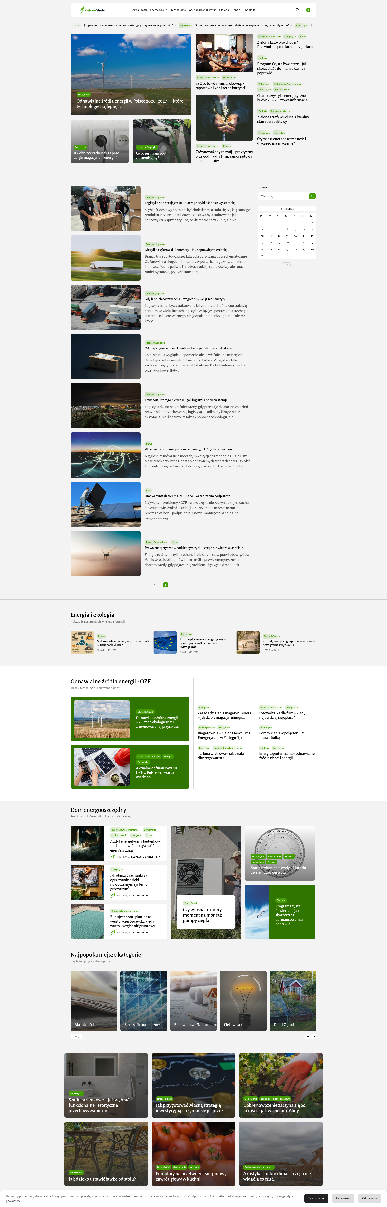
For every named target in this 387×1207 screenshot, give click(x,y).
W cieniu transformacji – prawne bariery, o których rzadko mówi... (190, 449)
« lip (286, 264)
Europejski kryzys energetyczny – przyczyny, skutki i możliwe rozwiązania (120, 643)
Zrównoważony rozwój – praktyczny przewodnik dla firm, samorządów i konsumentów (224, 156)
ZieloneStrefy (139, 895)
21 (295, 242)
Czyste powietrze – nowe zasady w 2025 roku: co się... (286, 643)
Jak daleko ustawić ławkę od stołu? (217, 25)
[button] (307, 1036)
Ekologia (224, 9)
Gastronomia (274, 856)
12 (279, 236)
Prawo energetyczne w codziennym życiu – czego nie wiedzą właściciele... (195, 548)
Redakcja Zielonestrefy (145, 857)
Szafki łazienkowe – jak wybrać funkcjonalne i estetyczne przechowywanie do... (99, 1105)
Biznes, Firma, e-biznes (208, 77)
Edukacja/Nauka (283, 89)
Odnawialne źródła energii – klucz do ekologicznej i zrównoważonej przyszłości (158, 722)
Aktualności (139, 9)
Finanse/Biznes (230, 77)
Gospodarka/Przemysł (202, 9)
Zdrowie (272, 862)
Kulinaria (289, 856)
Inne (235, 9)
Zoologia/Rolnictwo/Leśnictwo (228, 748)
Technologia (178, 9)
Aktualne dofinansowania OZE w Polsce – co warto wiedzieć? (157, 772)
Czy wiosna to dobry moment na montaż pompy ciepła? (202, 915)
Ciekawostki (264, 133)
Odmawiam (369, 1198)
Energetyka (157, 9)
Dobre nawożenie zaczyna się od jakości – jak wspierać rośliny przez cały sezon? (127, 25)
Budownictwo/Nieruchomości (288, 84)
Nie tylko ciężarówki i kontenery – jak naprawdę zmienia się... (187, 250)
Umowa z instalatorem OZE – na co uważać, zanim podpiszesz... (188, 496)
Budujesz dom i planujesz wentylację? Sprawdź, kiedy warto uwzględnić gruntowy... (134, 921)
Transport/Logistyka (147, 147)
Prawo (303, 36)
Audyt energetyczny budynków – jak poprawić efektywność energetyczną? (135, 845)
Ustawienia (343, 1198)
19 (279, 242)
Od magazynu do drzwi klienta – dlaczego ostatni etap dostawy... (189, 348)
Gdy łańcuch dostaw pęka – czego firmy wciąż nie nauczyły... (186, 299)
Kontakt (250, 9)
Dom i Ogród (72, 25)
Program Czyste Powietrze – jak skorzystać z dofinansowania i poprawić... (282, 68)
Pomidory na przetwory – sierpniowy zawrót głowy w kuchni (296, 25)
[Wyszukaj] (312, 196)
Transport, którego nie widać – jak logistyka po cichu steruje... (187, 400)
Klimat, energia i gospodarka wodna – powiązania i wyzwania (206, 643)
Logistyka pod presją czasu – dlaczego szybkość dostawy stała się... (191, 203)
